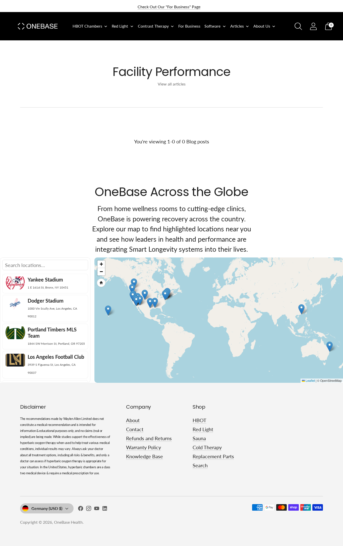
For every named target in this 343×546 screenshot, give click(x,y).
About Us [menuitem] (261, 26)
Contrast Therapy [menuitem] (153, 26)
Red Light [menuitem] (120, 26)
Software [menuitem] (212, 26)
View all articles (172, 83)
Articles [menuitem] (237, 26)
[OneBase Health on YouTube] (97, 509)
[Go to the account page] (313, 26)
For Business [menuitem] (189, 26)
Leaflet (310, 380)
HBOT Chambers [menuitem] (87, 26)
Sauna (199, 438)
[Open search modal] (298, 26)
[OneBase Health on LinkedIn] (105, 509)
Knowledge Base (144, 456)
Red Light (203, 429)
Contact (134, 429)
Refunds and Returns (149, 438)
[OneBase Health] (37, 26)
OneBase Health (68, 522)
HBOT (199, 420)
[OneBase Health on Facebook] (81, 509)
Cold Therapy (207, 447)
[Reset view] (101, 283)
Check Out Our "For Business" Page (169, 6)
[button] (132, 289)
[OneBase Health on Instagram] (89, 509)
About (133, 420)
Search (200, 465)
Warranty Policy (143, 447)
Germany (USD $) (46, 508)
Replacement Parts (213, 456)
